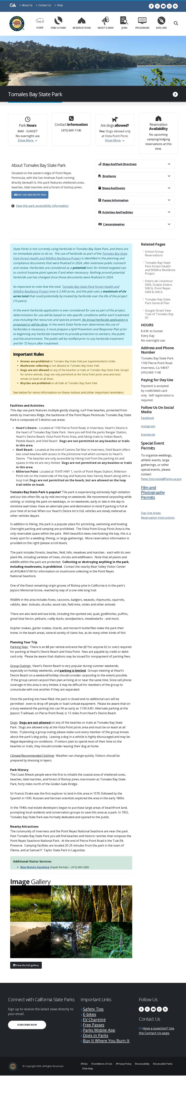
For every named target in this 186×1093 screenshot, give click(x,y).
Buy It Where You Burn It (106, 1040)
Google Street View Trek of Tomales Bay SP (159, 314)
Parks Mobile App (99, 1030)
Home (39, 27)
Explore (161, 27)
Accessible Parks (163, 1063)
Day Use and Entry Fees (31, 194)
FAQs (59, 5)
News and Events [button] (113, 188)
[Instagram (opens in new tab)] (169, 6)
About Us (27, 5)
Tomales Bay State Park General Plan (157, 301)
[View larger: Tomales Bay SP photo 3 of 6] (112, 903)
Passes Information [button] (115, 200)
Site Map (88, 1068)
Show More (26, 140)
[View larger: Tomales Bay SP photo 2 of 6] (71, 903)
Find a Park (58, 27)
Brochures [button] (109, 176)
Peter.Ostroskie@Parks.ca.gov (161, 479)
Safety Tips (93, 1009)
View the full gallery (27, 965)
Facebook (147, 418)
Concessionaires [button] (113, 224)
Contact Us (44, 5)
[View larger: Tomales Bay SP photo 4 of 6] (30, 940)
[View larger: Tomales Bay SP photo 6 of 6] (112, 940)
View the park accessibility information (42, 206)
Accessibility (142, 1063)
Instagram (148, 426)
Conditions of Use (102, 1063)
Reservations (82, 27)
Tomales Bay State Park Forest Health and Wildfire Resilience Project (160, 268)
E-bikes (89, 1014)
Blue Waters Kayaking (34, 867)
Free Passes (93, 1024)
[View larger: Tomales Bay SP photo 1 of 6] (30, 903)
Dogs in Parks (95, 1035)
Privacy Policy (124, 1063)
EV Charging (94, 1019)
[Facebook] (175, 94)
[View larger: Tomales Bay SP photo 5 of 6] (71, 940)
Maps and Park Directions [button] (119, 164)
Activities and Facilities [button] (117, 212)
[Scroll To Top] (179, 1089)
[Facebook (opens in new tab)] (151, 6)
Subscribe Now (31, 1024)
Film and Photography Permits (153, 492)
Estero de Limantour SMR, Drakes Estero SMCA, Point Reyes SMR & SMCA (159, 286)
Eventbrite (148, 435)
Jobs (124, 27)
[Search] (176, 23)
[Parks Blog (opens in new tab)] (175, 6)
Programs (142, 27)
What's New (106, 27)
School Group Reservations (154, 253)
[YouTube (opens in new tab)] (163, 6)
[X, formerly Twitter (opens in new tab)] (157, 6)
